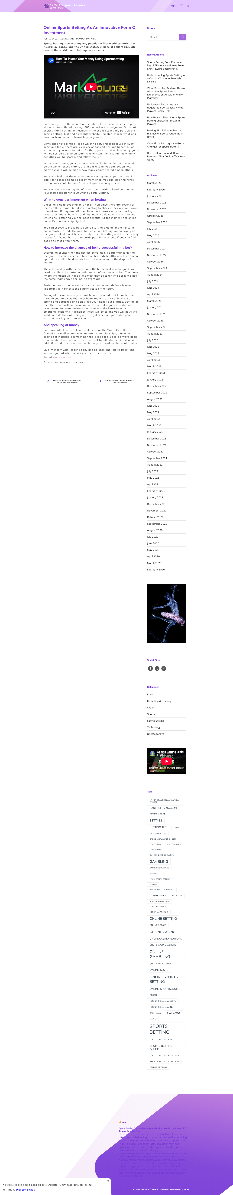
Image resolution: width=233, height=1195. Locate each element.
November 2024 (156, 255)
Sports (151, 714)
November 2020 (156, 510)
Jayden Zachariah (87, 39)
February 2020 (156, 569)
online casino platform (166, 938)
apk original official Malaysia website (164, 801)
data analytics (157, 849)
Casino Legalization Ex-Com (163, 839)
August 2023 (155, 333)
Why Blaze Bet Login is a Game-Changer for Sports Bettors (166, 145)
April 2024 (153, 294)
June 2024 (153, 287)
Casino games (158, 833)
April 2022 (153, 418)
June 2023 (153, 346)
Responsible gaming (161, 1006)
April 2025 (153, 241)
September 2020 (157, 523)
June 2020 (153, 543)
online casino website (163, 944)
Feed (124, 1122)
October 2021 (155, 451)
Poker (153, 995)
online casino (162, 932)
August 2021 (155, 464)
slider (150, 707)
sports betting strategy (164, 1061)
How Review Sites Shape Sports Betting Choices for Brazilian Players (166, 120)
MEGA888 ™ (177, 896)
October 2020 (155, 517)
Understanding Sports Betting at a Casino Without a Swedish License (166, 78)
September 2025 (157, 222)
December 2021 (156, 438)
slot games (174, 1012)
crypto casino (174, 844)
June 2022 (153, 405)
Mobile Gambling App (159, 901)
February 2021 (156, 490)
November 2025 (156, 209)
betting (156, 820)
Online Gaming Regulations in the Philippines (119, 381)
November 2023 (156, 314)
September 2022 (157, 392)
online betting (163, 918)
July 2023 (152, 340)
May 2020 (153, 549)
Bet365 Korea (157, 814)
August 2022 (155, 399)
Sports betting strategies (165, 1055)
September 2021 (157, 458)
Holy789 (153, 884)
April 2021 (153, 484)
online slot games (160, 963)
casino (177, 827)
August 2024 (155, 274)
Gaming (154, 873)
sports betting (159, 1029)
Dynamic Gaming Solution (162, 855)
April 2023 (153, 359)
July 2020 (152, 536)
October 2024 (155, 261)
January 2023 (155, 379)
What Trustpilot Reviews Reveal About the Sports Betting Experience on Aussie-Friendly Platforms (166, 93)
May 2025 (153, 235)
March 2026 (154, 182)
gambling (159, 861)
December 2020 (156, 504)
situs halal (155, 1013)
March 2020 (154, 563)
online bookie (158, 925)
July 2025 (152, 228)
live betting (158, 895)
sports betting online (161, 1047)
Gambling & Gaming (159, 701)
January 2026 (155, 196)
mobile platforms (158, 907)
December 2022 (156, 386)
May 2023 (153, 353)
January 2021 (155, 497)
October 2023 (155, 320)
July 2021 (152, 471)
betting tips (158, 827)
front (150, 694)
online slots (159, 969)
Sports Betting (155, 720)
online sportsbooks (165, 988)
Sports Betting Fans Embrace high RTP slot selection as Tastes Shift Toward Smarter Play (166, 65)
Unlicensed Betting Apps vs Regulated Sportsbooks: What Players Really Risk (165, 107)
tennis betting (158, 1067)
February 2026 (156, 189)
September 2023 (157, 327)
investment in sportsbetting (69, 362)
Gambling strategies (159, 868)
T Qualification (141, 1189)
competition (155, 844)
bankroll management (165, 807)
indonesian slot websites (162, 890)
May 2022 (153, 412)
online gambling (160, 954)
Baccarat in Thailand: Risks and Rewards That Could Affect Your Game (166, 156)
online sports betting (164, 979)
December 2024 (156, 248)
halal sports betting (160, 879)
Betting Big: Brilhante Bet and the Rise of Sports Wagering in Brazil (165, 133)
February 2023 (156, 372)
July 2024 (152, 281)
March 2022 (154, 425)
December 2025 (156, 202)
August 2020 (155, 530)
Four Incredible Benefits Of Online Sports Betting (76, 192)
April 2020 (153, 556)
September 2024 (157, 268)
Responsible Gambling (163, 1000)
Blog (186, 1189)
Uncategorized (156, 733)
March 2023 (154, 366)
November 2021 (156, 445)
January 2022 (155, 431)
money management (159, 912)
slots (153, 1018)
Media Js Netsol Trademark (166, 1189)
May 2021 (153, 477)
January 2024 (155, 307)
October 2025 (155, 215)
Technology (154, 727)
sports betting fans (162, 1039)
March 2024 (154, 300)
